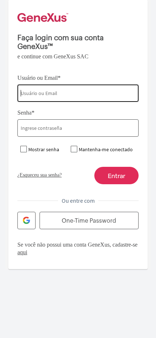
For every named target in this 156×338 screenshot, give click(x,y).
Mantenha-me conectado (106, 149)
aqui (22, 252)
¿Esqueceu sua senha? (39, 175)
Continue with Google (26, 220)
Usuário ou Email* (39, 78)
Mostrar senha (43, 149)
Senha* (25, 113)
